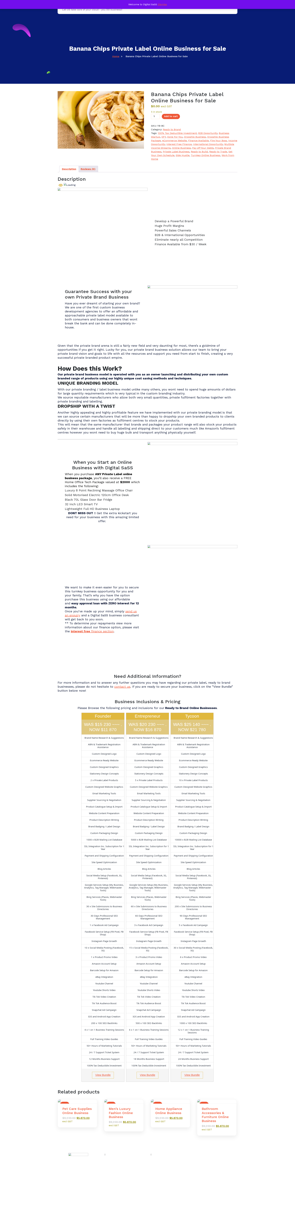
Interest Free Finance (179, 144)
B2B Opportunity (207, 133)
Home (115, 56)
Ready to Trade (218, 151)
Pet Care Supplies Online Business (77, 1111)
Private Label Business (176, 151)
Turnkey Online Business (205, 155)
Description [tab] (69, 168)
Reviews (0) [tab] (88, 168)
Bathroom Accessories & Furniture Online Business (215, 1115)
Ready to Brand (172, 129)
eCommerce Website (174, 140)
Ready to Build (199, 151)
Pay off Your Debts (203, 147)
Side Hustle (182, 155)
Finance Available (198, 140)
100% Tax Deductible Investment (177, 133)
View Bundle (103, 1075)
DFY (163, 136)
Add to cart (171, 116)
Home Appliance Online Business (168, 1111)
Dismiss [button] (162, 4)
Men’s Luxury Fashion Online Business (121, 1113)
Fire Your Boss (218, 140)
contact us (122, 686)
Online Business (181, 147)
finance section (92, 631)
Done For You (175, 136)
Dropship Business (195, 136)
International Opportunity (208, 144)
